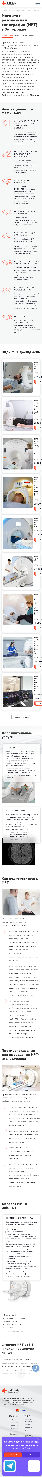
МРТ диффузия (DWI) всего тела (36, 645)
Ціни (26, 1430)
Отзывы (14, 1428)
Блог (16, 1431)
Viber (30, 1455)
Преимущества (7, 35)
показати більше (21, 717)
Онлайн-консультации (30, 1420)
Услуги (24, 35)
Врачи (15, 1422)
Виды (17, 35)
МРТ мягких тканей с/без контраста (36, 447)
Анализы (28, 1427)
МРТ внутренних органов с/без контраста (36, 605)
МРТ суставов (36, 559)
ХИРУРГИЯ (29, 1436)
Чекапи (28, 1433)
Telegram (12, 1455)
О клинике (13, 1419)
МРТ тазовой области (36, 522)
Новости (14, 1425)
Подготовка (33, 35)
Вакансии (14, 1434)
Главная (5, 10)
